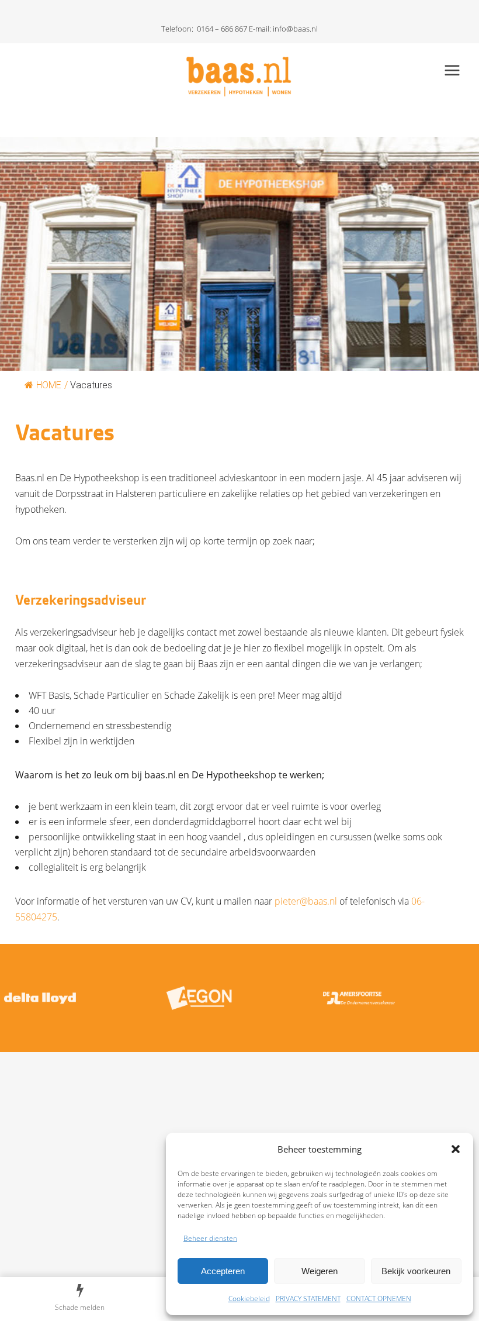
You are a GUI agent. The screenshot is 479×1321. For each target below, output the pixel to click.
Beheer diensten (210, 1238)
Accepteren (223, 1271)
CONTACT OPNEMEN (378, 1298)
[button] (455, 1149)
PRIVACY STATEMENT (308, 1298)
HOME (48, 385)
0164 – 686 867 (222, 28)
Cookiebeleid (249, 1298)
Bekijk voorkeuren (415, 1271)
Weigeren (319, 1271)
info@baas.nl (295, 28)
